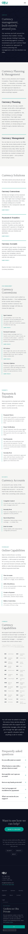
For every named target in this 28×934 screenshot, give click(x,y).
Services (13, 890)
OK (14, 926)
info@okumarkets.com (8, 882)
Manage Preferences (9, 930)
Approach (4, 890)
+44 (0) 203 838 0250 (8, 884)
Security (9, 850)
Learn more (5, 210)
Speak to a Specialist (14, 829)
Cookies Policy (9, 922)
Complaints (5, 902)
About (14, 854)
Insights (18, 850)
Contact (18, 895)
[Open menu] (25, 3)
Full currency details (19, 646)
